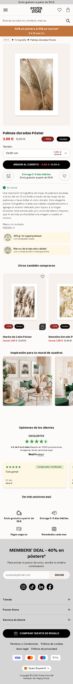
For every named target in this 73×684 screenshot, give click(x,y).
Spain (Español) (37, 668)
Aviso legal (22, 648)
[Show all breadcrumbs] (7, 40)
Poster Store (44, 675)
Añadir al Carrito (36, 164)
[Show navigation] (5, 10)
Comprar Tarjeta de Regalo (39, 633)
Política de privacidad (44, 648)
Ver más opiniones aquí (36, 496)
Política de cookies (52, 643)
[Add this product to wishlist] (64, 176)
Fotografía (20, 39)
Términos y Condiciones (24, 643)
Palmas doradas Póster (43, 39)
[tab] (59, 10)
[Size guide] (8, 176)
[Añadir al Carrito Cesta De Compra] (42, 327)
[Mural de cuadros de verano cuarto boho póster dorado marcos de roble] (27, 381)
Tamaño (7, 146)
